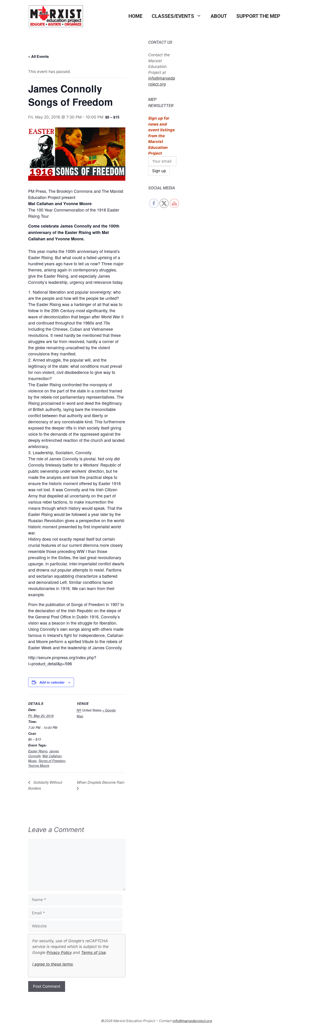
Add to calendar (51, 682)
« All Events (38, 56)
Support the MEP (258, 16)
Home (136, 16)
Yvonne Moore (38, 765)
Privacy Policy (59, 952)
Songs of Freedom (51, 760)
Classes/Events (173, 16)
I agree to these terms (52, 964)
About (219, 16)
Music (32, 760)
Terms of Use (93, 952)
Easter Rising (37, 751)
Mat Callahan (52, 756)
